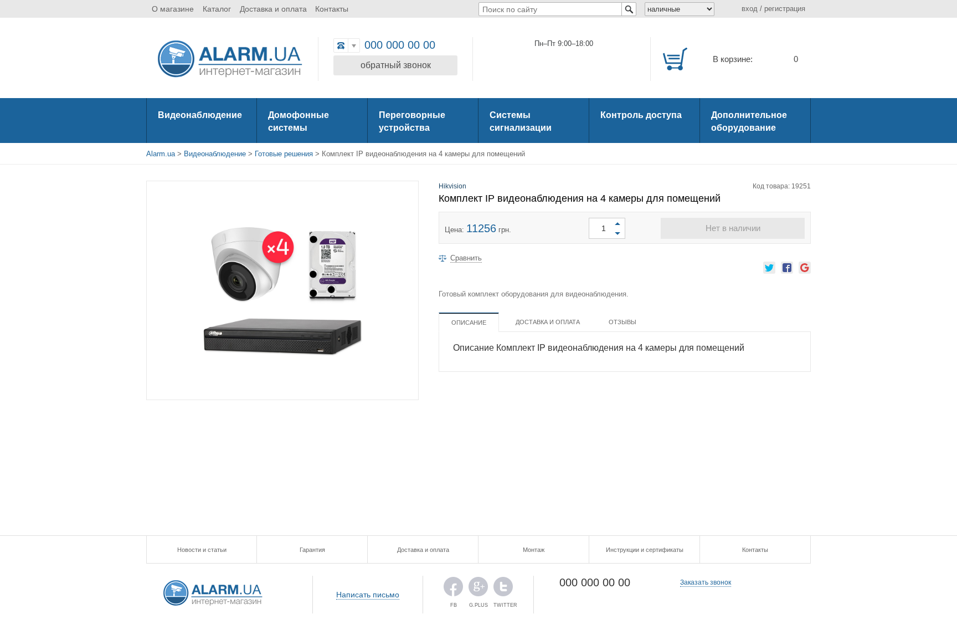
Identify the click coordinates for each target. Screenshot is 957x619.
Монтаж (533, 549)
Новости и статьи (202, 549)
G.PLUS (478, 589)
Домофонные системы (298, 121)
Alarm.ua (160, 154)
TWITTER (503, 589)
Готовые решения (284, 154)
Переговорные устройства (412, 121)
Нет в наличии (733, 228)
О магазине (173, 8)
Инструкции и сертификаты (644, 549)
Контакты (331, 8)
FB (453, 589)
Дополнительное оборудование (749, 121)
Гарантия (312, 549)
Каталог (217, 8)
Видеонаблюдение (200, 115)
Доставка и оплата (273, 8)
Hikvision (452, 186)
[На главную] (229, 60)
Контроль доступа (641, 115)
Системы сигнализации (521, 121)
